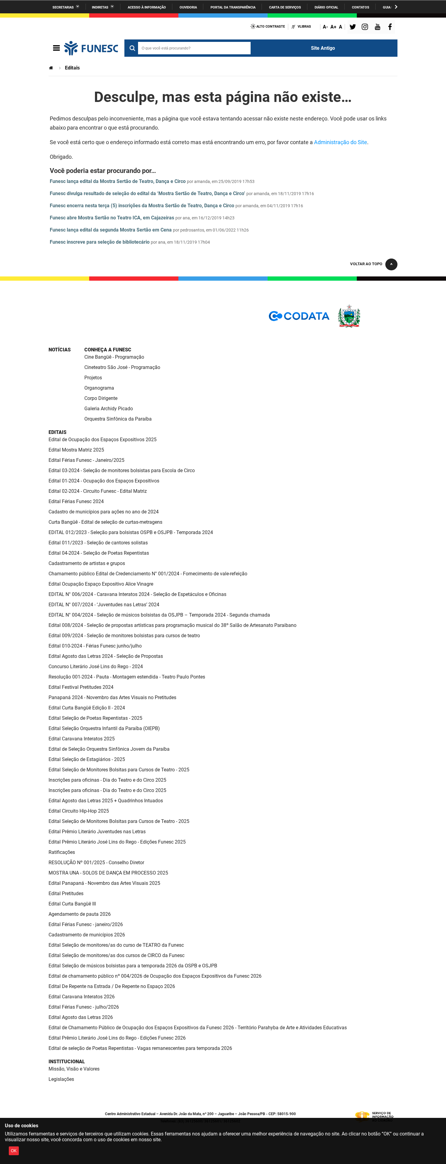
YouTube (378, 27)
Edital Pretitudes (66, 893)
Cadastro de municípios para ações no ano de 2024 (104, 512)
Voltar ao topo (366, 264)
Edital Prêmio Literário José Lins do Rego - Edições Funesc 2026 (117, 1038)
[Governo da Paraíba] (367, 327)
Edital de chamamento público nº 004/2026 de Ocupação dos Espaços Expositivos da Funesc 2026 (155, 976)
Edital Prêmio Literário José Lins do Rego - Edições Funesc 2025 (117, 842)
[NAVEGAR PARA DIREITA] (396, 7)
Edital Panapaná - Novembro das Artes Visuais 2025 (104, 883)
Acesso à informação (147, 7)
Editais (57, 432)
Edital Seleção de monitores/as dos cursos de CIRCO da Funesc (116, 955)
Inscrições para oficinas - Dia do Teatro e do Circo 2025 (107, 780)
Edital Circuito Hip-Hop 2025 (79, 811)
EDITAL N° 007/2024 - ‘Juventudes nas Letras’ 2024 (104, 604)
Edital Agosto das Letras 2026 (81, 1017)
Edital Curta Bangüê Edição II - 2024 (87, 708)
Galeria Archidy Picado (108, 408)
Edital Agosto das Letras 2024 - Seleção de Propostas (106, 656)
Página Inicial (52, 68)
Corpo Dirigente (100, 398)
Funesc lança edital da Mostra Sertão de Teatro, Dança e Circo (118, 181)
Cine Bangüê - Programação (114, 357)
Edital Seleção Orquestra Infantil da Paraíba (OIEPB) (104, 728)
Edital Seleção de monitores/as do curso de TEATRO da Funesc (116, 945)
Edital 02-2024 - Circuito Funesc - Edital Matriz (98, 491)
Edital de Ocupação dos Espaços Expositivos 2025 (103, 439)
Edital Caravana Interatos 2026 (82, 997)
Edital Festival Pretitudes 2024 (81, 687)
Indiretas (100, 7)
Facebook (391, 27)
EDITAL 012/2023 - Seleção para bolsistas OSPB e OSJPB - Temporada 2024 (131, 532)
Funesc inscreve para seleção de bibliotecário (100, 242)
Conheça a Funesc (107, 350)
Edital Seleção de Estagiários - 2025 (87, 759)
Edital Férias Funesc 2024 (76, 501)
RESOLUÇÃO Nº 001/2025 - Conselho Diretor (96, 862)
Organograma (99, 388)
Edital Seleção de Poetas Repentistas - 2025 (95, 718)
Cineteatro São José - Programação (122, 367)
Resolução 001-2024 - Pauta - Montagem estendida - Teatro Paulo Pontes (127, 677)
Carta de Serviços (285, 7)
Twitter (354, 27)
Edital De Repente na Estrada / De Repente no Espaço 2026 (112, 986)
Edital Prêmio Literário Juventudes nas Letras (97, 831)
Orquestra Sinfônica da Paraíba (118, 419)
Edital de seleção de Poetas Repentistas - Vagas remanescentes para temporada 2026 (140, 1048)
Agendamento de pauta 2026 (80, 914)
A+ (333, 27)
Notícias (60, 350)
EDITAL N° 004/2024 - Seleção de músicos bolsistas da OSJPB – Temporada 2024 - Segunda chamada (159, 615)
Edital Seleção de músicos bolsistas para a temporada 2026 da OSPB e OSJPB (133, 966)
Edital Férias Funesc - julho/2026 (84, 1007)
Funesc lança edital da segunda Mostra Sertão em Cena (111, 230)
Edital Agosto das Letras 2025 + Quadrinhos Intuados (106, 801)
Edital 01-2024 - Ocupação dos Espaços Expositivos (104, 481)
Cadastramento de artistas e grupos (87, 563)
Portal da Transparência (233, 7)
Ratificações (62, 852)
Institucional (67, 1061)
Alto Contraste (270, 27)
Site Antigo (323, 48)
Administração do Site (340, 142)
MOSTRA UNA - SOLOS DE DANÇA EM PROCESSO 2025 (108, 873)
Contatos (360, 7)
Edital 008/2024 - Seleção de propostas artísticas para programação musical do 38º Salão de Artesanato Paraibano (172, 625)
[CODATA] (299, 318)
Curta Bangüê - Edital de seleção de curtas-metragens (105, 522)
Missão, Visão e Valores (74, 1069)
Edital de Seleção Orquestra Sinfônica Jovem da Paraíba (109, 749)
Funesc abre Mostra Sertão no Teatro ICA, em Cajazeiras (112, 218)
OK (14, 1151)
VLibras (304, 27)
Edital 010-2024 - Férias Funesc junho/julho (95, 646)
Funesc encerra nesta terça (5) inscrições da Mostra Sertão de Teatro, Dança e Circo (142, 205)
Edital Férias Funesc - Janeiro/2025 (86, 460)
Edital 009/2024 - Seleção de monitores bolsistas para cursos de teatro (124, 635)
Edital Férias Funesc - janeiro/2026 (86, 924)
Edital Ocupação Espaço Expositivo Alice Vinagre (101, 584)
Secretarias (63, 7)
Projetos (93, 378)
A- (325, 27)
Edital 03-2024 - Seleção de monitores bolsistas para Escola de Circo (122, 470)
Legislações (61, 1079)
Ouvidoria (188, 7)
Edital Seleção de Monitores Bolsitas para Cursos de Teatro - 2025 (119, 770)
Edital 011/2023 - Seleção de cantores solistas (98, 543)
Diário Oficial (326, 7)
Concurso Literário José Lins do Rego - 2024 (96, 666)
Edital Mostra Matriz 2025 (76, 450)
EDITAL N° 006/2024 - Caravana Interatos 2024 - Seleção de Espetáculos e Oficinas (137, 594)
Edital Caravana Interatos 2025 (82, 739)
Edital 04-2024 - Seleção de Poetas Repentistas (99, 553)
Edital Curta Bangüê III (72, 904)
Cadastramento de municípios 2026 (87, 935)
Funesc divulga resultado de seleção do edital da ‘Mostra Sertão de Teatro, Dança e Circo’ (147, 193)
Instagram (365, 27)
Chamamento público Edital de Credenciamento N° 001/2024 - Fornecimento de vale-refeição (148, 574)
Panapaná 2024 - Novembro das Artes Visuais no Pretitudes (112, 697)
